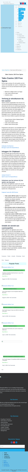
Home (18, 32)
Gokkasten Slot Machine (7, 146)
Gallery (19, 21)
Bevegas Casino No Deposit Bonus (10, 147)
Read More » (5, 276)
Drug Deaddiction (20, 12)
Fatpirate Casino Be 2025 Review (10, 192)
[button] (4, 255)
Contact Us (20, 26)
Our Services (20, 7)
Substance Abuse (20, 18)
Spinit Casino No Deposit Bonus (9, 176)
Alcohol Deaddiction (20, 15)
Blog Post (20, 23)
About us (19, 24)
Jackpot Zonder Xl (6, 175)
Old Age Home (22, 9)
